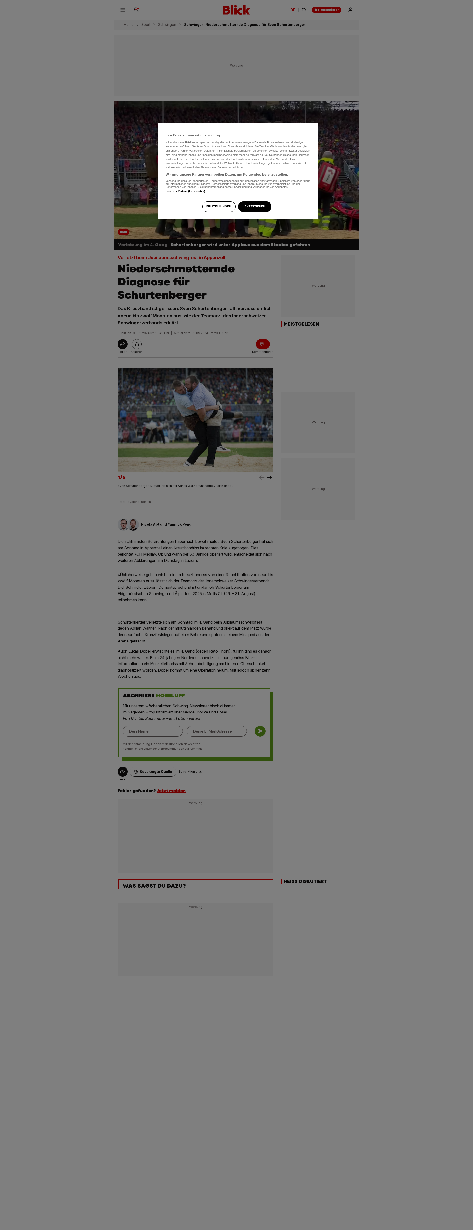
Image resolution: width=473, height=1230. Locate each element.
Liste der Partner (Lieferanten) (185, 191)
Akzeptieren (255, 206)
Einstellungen (218, 206)
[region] (238, 171)
